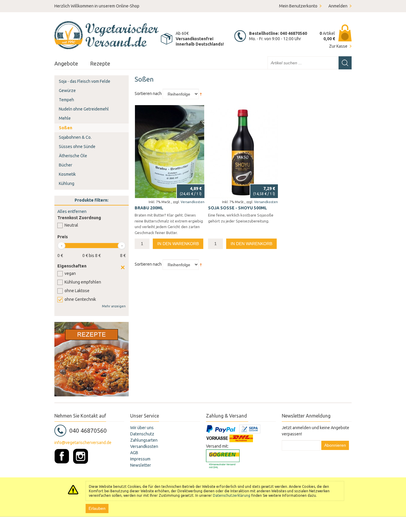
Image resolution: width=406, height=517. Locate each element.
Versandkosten (192, 202)
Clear (123, 267)
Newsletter (140, 465)
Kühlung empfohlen (82, 282)
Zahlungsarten (144, 440)
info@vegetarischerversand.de (82, 442)
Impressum (140, 459)
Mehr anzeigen (114, 306)
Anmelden (337, 6)
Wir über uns (142, 427)
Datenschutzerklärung (231, 495)
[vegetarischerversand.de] (106, 35)
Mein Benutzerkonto (298, 6)
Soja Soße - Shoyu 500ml (237, 207)
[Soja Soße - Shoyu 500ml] (243, 151)
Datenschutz (142, 434)
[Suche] (345, 62)
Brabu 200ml (149, 207)
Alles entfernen (71, 211)
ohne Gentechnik (80, 299)
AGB (134, 452)
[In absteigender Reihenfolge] (201, 93)
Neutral (71, 225)
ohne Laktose (76, 290)
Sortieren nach (148, 93)
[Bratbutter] (169, 151)
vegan (70, 273)
